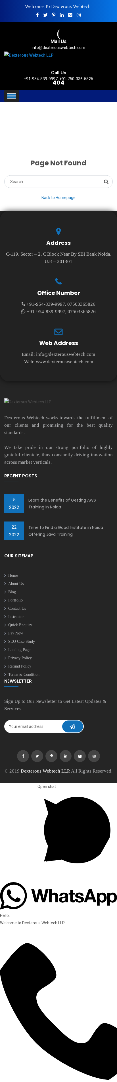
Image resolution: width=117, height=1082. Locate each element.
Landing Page (19, 650)
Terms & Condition (23, 674)
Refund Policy (19, 666)
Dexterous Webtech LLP (45, 771)
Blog (12, 592)
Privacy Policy (20, 658)
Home (13, 575)
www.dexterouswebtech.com (64, 361)
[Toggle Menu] (11, 96)
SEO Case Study (21, 641)
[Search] (106, 181)
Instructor (16, 617)
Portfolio (15, 600)
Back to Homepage (58, 197)
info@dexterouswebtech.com (58, 47)
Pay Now (15, 633)
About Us (16, 584)
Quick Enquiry (20, 625)
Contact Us (17, 608)
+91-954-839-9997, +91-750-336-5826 (58, 79)
